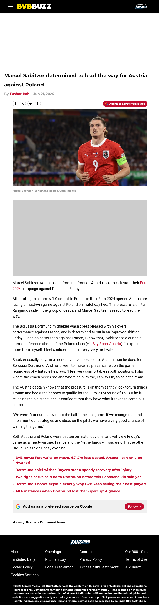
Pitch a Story (55, 559)
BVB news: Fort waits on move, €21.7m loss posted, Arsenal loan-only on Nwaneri (78, 460)
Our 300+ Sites (137, 551)
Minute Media (31, 585)
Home (17, 522)
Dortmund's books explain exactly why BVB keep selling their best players (81, 484)
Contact (85, 551)
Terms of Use (136, 559)
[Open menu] (10, 6)
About (16, 551)
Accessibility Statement (99, 567)
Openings (53, 551)
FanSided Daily (23, 559)
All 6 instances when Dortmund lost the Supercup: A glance (67, 491)
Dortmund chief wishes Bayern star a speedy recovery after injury (73, 470)
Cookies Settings (25, 575)
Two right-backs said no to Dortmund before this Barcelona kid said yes (78, 477)
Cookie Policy (22, 567)
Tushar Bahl (20, 94)
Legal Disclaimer (59, 567)
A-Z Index (133, 567)
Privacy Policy (90, 559)
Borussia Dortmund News (45, 522)
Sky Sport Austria (106, 344)
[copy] (38, 103)
